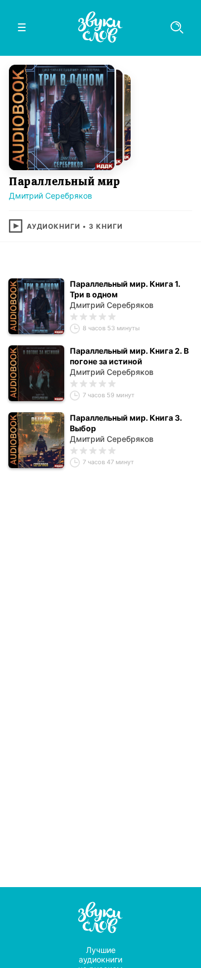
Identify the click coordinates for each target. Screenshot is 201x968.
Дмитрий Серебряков (50, 195)
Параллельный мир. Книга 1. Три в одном (125, 289)
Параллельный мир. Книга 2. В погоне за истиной (129, 356)
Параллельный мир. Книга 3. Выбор (126, 423)
